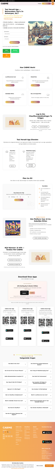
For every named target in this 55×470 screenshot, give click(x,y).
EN (3, 436)
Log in (34, 126)
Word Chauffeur (19, 437)
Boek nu (12, 166)
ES (3, 438)
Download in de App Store (14, 260)
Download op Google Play (14, 264)
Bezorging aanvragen (31, 165)
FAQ (17, 442)
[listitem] (6, 51)
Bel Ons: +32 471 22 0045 (47, 453)
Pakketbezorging (19, 430)
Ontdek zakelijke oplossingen (40, 238)
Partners (34, 432)
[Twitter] (7, 431)
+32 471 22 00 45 (15, 46)
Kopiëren (32, 292)
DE (11, 436)
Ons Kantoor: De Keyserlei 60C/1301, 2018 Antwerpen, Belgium (47, 457)
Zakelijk (17, 432)
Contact (17, 444)
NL (6, 436)
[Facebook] (3, 431)
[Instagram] (5, 431)
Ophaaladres (6, 31)
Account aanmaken (44, 126)
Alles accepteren (49, 465)
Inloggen (39, 3)
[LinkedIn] (9, 431)
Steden (34, 430)
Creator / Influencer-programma (35, 436)
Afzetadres (6, 36)
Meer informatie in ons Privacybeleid (17, 468)
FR (8, 436)
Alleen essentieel (40, 465)
